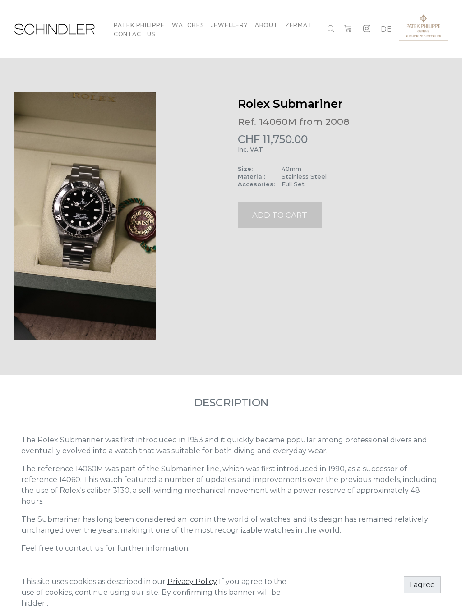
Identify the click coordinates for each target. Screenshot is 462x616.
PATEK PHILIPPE (139, 25)
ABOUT (266, 25)
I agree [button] (422, 584)
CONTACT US (134, 34)
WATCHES (188, 25)
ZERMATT (301, 25)
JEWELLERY (229, 25)
